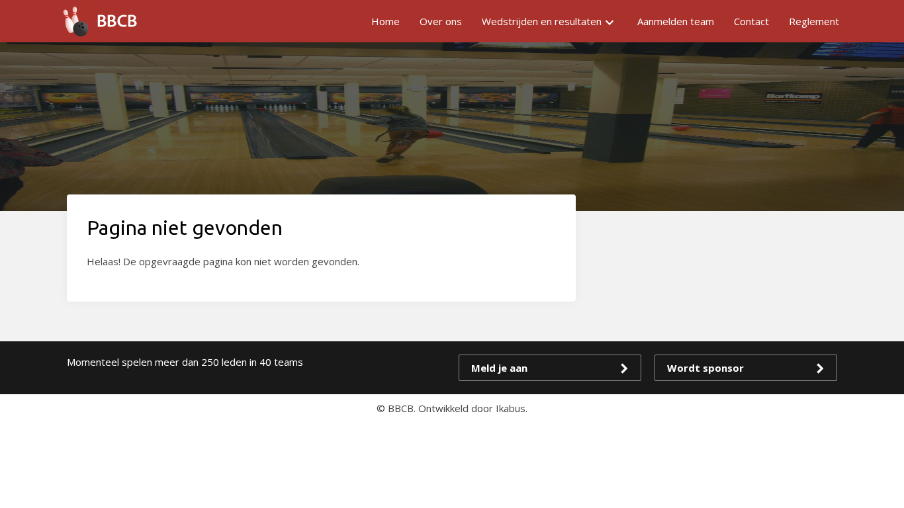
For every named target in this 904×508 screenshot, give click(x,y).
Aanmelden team (675, 21)
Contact (751, 21)
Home (385, 21)
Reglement (814, 21)
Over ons (441, 21)
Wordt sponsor (705, 367)
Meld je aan (499, 367)
